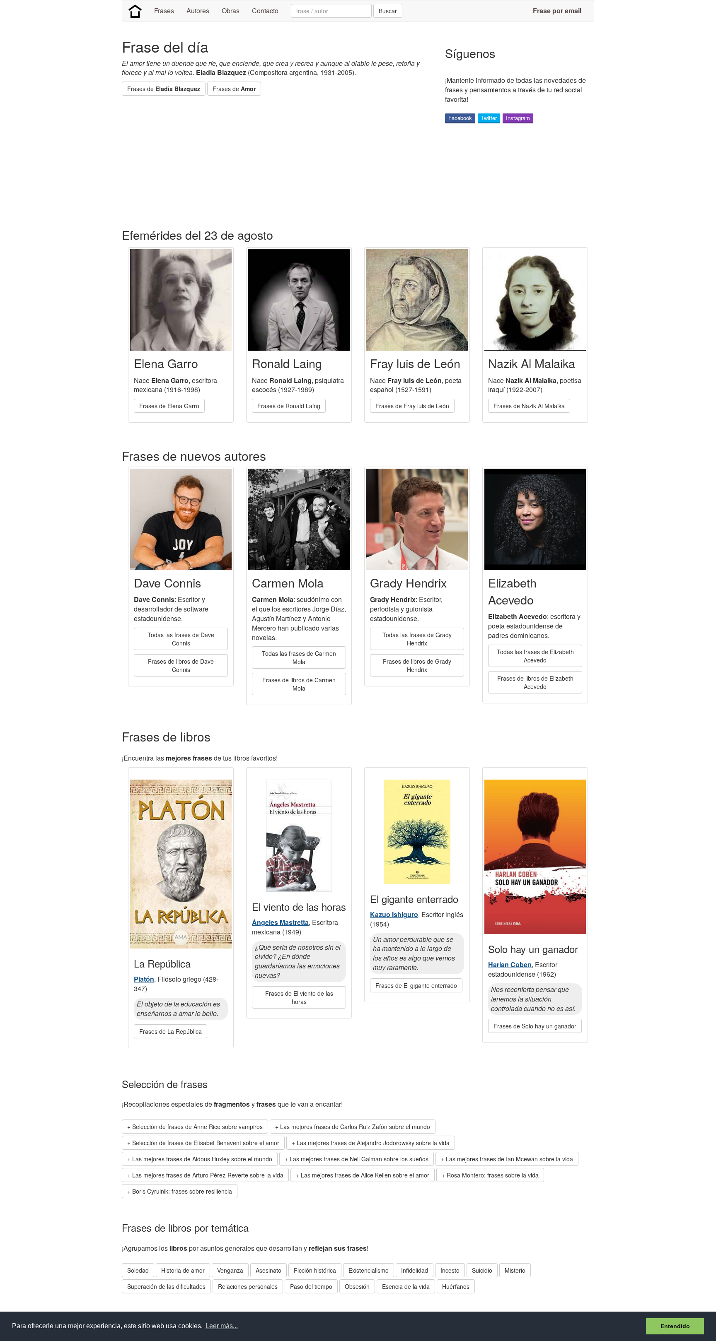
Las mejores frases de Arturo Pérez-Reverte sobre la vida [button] (207, 1175)
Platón (144, 979)
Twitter (489, 118)
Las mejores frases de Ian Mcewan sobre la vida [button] (509, 1159)
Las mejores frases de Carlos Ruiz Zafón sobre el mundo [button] (355, 1126)
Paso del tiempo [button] (311, 1286)
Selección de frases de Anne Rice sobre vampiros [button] (197, 1126)
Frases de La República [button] (170, 1031)
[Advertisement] (272, 162)
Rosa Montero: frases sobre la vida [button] (493, 1175)
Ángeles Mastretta (280, 922)
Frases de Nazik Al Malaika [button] (529, 406)
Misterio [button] (515, 1270)
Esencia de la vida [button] (406, 1286)
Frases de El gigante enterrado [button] (416, 985)
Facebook (460, 118)
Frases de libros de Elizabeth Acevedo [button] (535, 682)
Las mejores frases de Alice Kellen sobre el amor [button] (365, 1175)
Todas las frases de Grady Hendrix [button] (417, 639)
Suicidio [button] (482, 1270)
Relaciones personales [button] (248, 1286)
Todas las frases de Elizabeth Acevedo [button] (535, 656)
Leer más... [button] (222, 1325)
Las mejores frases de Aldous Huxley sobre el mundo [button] (202, 1159)
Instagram (518, 118)
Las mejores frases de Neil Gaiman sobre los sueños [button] (359, 1159)
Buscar (388, 11)
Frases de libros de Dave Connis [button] (181, 665)
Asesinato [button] (268, 1270)
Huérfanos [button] (455, 1286)
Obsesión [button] (357, 1286)
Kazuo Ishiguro (394, 914)
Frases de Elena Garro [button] (169, 406)
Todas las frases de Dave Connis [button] (181, 639)
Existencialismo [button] (368, 1270)
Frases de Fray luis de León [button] (412, 406)
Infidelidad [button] (414, 1270)
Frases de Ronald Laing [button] (288, 406)
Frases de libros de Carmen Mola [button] (299, 684)
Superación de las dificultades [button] (166, 1286)
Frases (164, 10)
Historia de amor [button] (183, 1270)
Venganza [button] (230, 1270)
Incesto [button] (450, 1270)
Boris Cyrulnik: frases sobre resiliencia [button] (182, 1191)
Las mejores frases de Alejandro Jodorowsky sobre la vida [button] (373, 1143)
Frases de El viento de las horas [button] (299, 997)
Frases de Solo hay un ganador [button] (534, 1026)
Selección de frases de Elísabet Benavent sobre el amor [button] (205, 1143)
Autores (197, 10)
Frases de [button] (163, 88)
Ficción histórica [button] (315, 1270)
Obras (230, 10)
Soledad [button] (138, 1270)
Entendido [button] (675, 1326)
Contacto (265, 10)
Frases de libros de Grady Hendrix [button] (417, 665)
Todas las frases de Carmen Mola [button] (299, 657)
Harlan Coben (510, 964)
